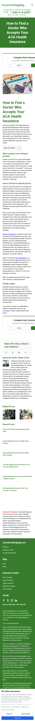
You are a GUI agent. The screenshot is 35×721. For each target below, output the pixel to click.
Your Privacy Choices (7, 710)
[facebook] (4, 600)
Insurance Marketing (9, 553)
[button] (4, 414)
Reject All (9, 714)
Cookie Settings (25, 714)
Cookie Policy (25, 707)
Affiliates (6, 547)
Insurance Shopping (9, 234)
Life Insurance (7, 589)
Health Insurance (8, 583)
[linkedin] (16, 600)
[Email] (25, 352)
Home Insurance (8, 580)
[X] (12, 352)
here (15, 277)
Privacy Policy (5, 707)
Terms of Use (15, 707)
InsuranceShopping (20, 258)
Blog (4, 564)
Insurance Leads (8, 550)
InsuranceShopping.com (14, 542)
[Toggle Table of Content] (18, 148)
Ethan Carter (23, 358)
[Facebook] (6, 352)
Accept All (17, 718)
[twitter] (8, 600)
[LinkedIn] (19, 352)
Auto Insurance (7, 577)
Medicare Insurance (9, 586)
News (4, 566)
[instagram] (12, 600)
